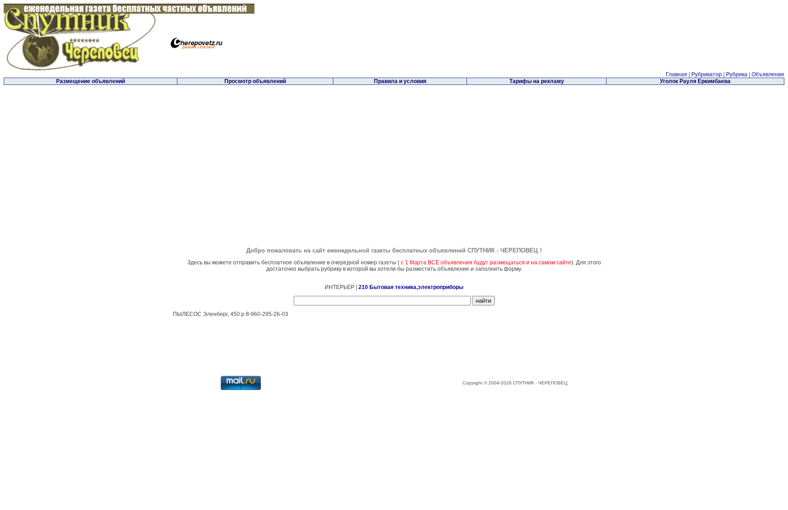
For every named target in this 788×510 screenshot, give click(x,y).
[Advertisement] (317, 150)
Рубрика (736, 74)
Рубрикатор (706, 74)
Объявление (768, 74)
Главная (676, 74)
